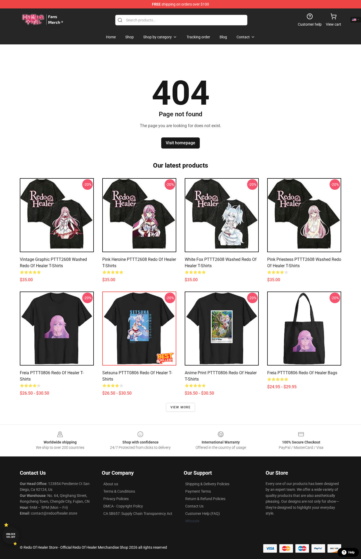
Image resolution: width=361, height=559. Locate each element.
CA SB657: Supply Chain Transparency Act (137, 513)
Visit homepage (180, 142)
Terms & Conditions (119, 491)
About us (110, 484)
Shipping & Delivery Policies (207, 484)
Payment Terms (198, 491)
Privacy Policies (116, 499)
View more (180, 407)
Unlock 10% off (10, 535)
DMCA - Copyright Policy (123, 506)
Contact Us (194, 506)
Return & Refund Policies (205, 499)
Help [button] (351, 552)
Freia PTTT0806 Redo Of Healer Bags (302, 372)
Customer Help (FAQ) (202, 513)
